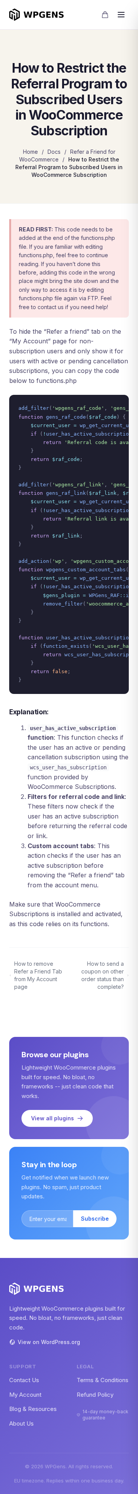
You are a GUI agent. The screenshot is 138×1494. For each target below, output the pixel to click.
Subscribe (95, 1218)
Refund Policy (95, 1394)
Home (30, 151)
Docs (54, 151)
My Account (25, 1394)
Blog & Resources (33, 1408)
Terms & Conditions (102, 1380)
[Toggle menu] (121, 14)
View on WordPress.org (49, 1342)
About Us (21, 1423)
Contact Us (24, 1380)
